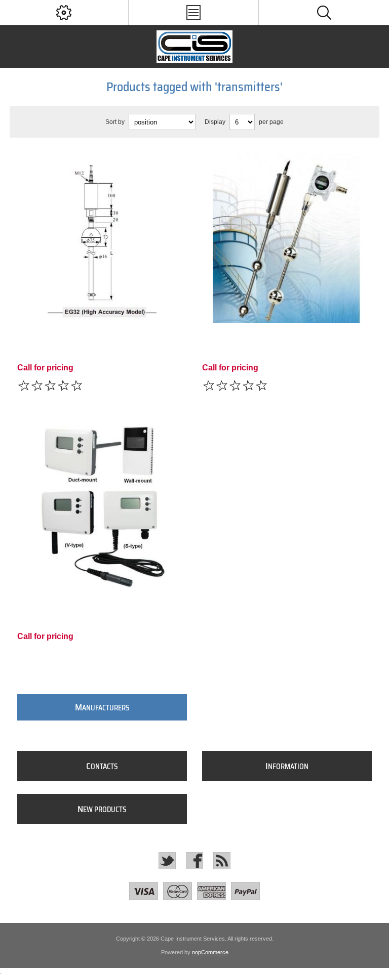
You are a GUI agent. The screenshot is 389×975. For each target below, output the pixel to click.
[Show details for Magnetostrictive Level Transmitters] (102, 238)
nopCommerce (210, 952)
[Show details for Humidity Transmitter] (102, 507)
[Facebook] (194, 861)
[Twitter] (167, 861)
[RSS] (222, 861)
